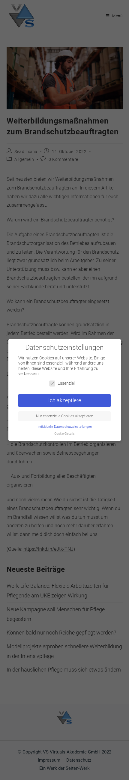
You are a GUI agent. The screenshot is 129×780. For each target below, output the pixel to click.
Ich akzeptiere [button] (64, 400)
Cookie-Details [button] (64, 434)
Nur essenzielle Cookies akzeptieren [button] (64, 416)
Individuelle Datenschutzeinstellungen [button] (65, 427)
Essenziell (67, 383)
